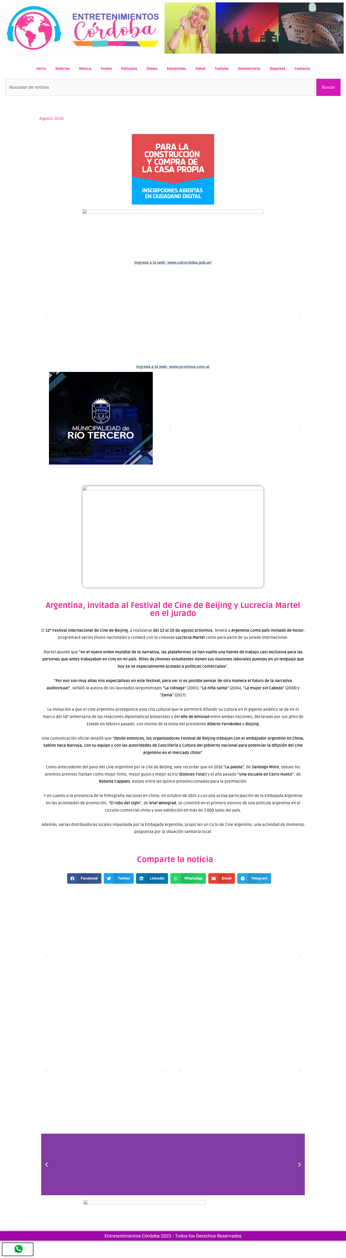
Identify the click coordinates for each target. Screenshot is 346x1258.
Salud (200, 69)
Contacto (302, 69)
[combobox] (159, 87)
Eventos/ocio (249, 69)
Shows (151, 69)
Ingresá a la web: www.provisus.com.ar (173, 366)
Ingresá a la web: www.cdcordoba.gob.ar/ (173, 262)
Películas (129, 69)
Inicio (41, 69)
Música (85, 69)
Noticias (62, 69)
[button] (46, 315)
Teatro (106, 69)
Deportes (277, 69)
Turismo (222, 69)
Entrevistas (176, 69)
